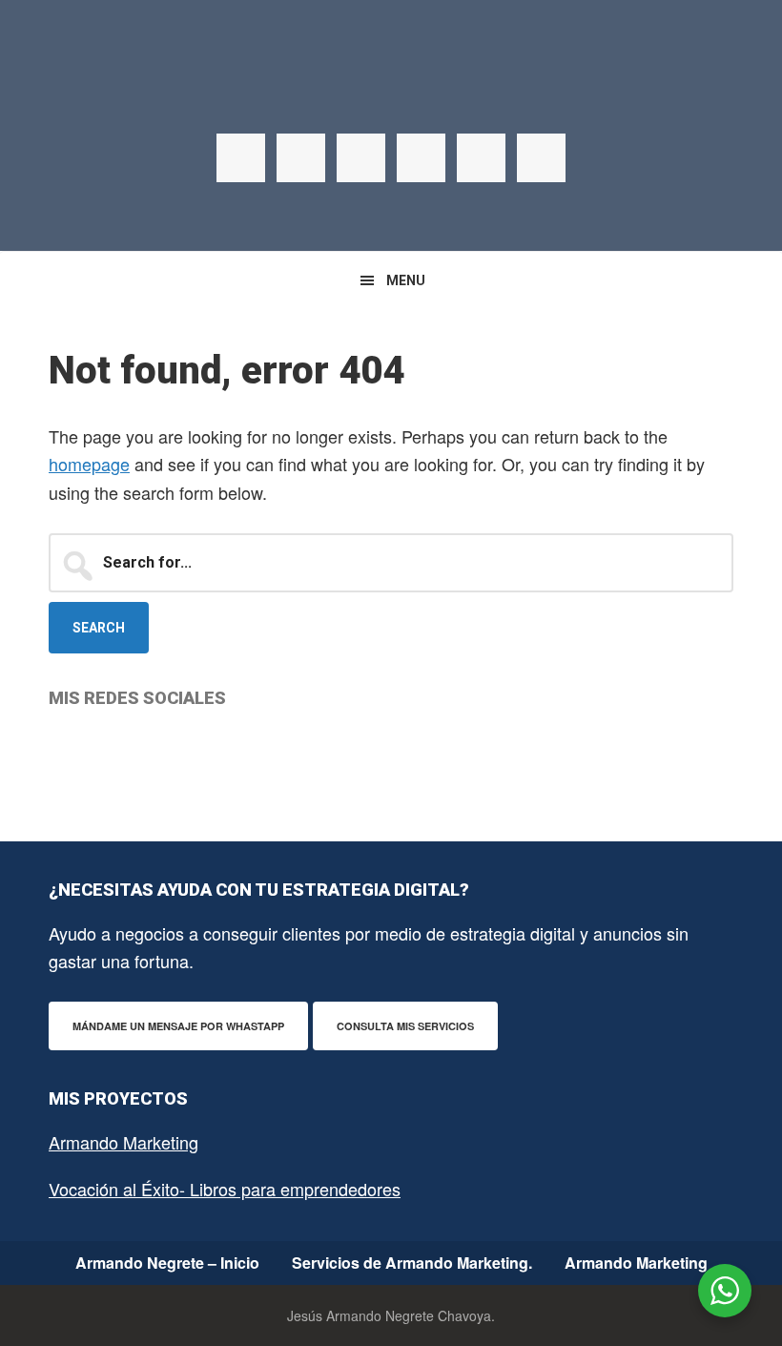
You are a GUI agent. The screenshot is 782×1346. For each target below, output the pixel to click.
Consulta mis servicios (405, 1026)
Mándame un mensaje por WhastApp (178, 1026)
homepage (89, 463)
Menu (405, 280)
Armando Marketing (123, 1141)
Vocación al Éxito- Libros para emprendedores (225, 1188)
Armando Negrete (391, 95)
